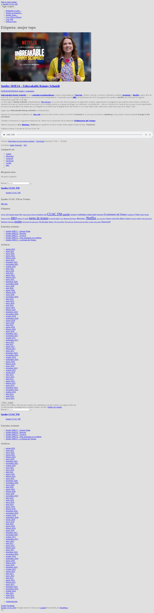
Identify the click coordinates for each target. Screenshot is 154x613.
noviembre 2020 (12, 284)
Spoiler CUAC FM (10, 188)
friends (146, 215)
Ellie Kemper (46, 102)
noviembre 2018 (12, 314)
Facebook (10, 606)
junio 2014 (10, 396)
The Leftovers (69, 222)
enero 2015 (10, 385)
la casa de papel (54, 218)
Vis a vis (36, 114)
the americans (33, 222)
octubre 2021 (11, 266)
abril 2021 (9, 273)
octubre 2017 (11, 338)
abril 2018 (9, 325)
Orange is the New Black (115, 218)
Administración (11, 602)
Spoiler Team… (12, 15)
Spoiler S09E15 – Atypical (16, 236)
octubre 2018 (11, 316)
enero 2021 (10, 279)
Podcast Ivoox (11, 22)
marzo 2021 (10, 275)
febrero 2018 (11, 329)
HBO (14, 218)
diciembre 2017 (12, 334)
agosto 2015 (10, 372)
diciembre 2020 (12, 282)
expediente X (131, 215)
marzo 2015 (10, 381)
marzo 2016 (10, 362)
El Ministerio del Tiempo (84, 121)
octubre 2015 (11, 370)
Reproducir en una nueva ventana (21, 141)
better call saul (27, 215)
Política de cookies (55, 407)
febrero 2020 (11, 292)
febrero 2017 (11, 349)
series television (146, 218)
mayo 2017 (10, 342)
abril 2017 (9, 344)
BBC (20, 215)
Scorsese (133, 218)
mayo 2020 (10, 286)
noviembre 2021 (12, 264)
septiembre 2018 (12, 318)
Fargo (137, 214)
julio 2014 (9, 394)
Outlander (128, 218)
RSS (25, 145)
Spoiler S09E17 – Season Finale (18, 231)
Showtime (11, 222)
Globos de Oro (5, 218)
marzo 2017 (10, 346)
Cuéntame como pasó (86, 214)
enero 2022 (10, 260)
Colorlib (43, 608)
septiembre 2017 (12, 340)
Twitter (3, 606)
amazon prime (14, 215)
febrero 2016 (11, 364)
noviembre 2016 (12, 355)
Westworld (105, 222)
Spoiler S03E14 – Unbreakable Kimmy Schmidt (30, 86)
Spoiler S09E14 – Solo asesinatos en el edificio (24, 238)
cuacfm (66, 214)
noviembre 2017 (12, 336)
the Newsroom (78, 222)
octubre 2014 (11, 392)
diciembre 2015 (12, 368)
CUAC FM (54, 214)
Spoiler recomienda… (14, 13)
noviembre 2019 (12, 297)
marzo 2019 (10, 308)
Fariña (142, 215)
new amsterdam (101, 218)
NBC (75, 97)
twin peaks (97, 222)
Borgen (34, 215)
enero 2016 (10, 366)
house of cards (22, 218)
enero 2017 (10, 351)
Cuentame (73, 215)
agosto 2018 (10, 321)
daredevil (100, 215)
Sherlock (4, 222)
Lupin (61, 218)
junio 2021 (10, 269)
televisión (25, 222)
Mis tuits (4, 204)
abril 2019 (9, 305)
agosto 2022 (10, 249)
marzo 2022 (10, 256)
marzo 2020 (10, 290)
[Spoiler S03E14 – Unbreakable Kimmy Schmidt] (46, 81)
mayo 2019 (10, 303)
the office (85, 222)
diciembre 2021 (12, 262)
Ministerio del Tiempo (70, 218)
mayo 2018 (10, 323)
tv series (91, 222)
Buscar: (4, 183)
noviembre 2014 (12, 390)
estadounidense (47, 95)
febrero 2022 (11, 258)
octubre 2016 (11, 357)
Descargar (40, 141)
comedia (36, 95)
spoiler (21, 91)
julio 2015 (9, 375)
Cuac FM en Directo (13, 17)
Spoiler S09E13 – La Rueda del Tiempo (21, 240)
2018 (7, 215)
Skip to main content (9, 2)
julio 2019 (9, 299)
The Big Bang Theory (46, 222)
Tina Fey (78, 95)
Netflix (136, 95)
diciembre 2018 (12, 312)
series (139, 218)
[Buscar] (31, 183)
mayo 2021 (10, 271)
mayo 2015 (10, 377)
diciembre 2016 (12, 353)
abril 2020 (9, 288)
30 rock (3, 215)
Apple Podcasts (16, 145)
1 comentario (29, 91)
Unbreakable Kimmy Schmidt (13, 95)
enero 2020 (10, 295)
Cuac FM (9, 19)
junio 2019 (10, 301)
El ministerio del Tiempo (115, 214)
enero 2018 (10, 331)
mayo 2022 (10, 254)
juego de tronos (38, 218)
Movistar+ (81, 218)
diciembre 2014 (12, 388)
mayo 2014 (10, 398)
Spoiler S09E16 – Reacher (16, 233)
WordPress (64, 608)
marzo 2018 (10, 327)
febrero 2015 (11, 383)
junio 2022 (10, 251)
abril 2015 (9, 379)
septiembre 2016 (12, 359)
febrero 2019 (11, 310)
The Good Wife (59, 222)
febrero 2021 (11, 277)
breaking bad (42, 215)
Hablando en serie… (13, 11)
